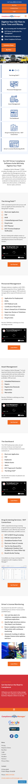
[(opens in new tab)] (14, 723)
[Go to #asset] (14, 100)
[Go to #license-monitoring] (14, 145)
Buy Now (4, 750)
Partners (3, 758)
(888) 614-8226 (10, 774)
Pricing (3, 745)
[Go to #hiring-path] (14, 71)
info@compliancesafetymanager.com (11, 778)
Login (3, 752)
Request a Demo (6, 747)
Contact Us (22, 782)
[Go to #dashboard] (14, 114)
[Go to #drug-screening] (14, 129)
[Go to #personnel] (14, 86)
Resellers (4, 756)
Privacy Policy (5, 761)
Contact (3, 754)
